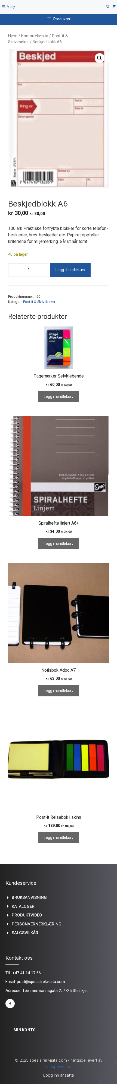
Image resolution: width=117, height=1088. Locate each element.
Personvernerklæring (36, 924)
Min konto (25, 1030)
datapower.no (58, 1066)
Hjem (12, 35)
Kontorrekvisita (34, 35)
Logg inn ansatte (58, 1075)
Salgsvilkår (25, 932)
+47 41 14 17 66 (26, 972)
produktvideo (27, 915)
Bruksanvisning (29, 897)
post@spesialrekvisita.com (41, 981)
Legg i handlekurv (70, 270)
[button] (99, 58)
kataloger (23, 906)
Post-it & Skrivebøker (39, 302)
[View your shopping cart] (114, 7)
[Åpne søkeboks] (108, 7)
